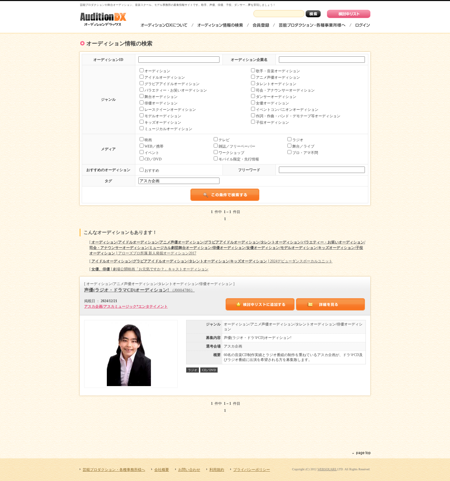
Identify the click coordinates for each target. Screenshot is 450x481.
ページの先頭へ (360, 453)
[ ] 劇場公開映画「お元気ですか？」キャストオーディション (148, 269)
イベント (151, 153)
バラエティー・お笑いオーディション (175, 90)
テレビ (224, 140)
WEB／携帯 (153, 146)
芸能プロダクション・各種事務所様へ (312, 24)
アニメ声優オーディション (278, 77)
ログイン (362, 24)
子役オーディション (272, 122)
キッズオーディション (162, 122)
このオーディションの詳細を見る (330, 304)
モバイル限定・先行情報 (239, 159)
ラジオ (297, 140)
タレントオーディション (276, 84)
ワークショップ (231, 153)
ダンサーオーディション (276, 97)
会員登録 (261, 24)
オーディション (157, 71)
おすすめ (151, 170)
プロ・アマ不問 (305, 153)
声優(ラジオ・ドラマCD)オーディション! (139, 289)
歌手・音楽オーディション (278, 71)
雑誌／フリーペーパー (237, 146)
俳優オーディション (161, 103)
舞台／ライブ (303, 146)
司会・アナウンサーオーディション (285, 90)
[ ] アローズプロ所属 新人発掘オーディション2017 (227, 247)
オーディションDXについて (164, 24)
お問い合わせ (189, 470)
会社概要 (161, 470)
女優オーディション (272, 103)
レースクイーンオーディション (170, 109)
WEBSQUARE (326, 469)
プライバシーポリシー (251, 470)
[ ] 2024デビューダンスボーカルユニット (210, 261)
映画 (148, 140)
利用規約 (216, 470)
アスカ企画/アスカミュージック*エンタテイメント (126, 306)
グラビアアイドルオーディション (172, 84)
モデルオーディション (162, 116)
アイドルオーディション (164, 77)
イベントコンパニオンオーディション (287, 109)
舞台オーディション (161, 97)
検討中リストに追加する (260, 304)
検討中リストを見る (348, 13)
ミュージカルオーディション (168, 129)
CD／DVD (153, 159)
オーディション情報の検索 (220, 24)
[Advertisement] (225, 434)
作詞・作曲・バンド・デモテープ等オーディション (298, 116)
